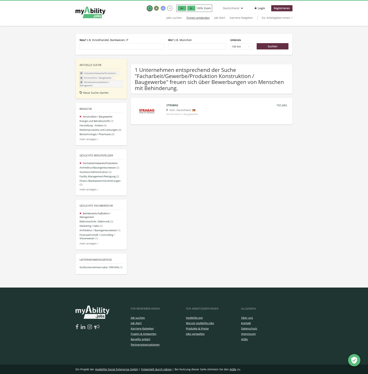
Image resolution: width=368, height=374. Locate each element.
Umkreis (235, 40)
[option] (149, 8)
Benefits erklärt (140, 339)
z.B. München (180, 40)
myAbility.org (194, 318)
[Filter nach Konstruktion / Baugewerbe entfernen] (81, 116)
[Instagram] (90, 327)
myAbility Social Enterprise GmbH (116, 369)
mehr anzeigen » (89, 139)
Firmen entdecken (198, 18)
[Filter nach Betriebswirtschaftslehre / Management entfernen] (81, 213)
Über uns (247, 318)
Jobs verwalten (195, 334)
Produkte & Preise (197, 328)
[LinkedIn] (84, 327)
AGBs (244, 339)
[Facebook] (78, 327)
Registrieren (282, 8)
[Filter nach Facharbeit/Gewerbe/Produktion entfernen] (81, 163)
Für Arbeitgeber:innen (276, 18)
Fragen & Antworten (143, 334)
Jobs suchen (174, 18)
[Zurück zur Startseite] (90, 12)
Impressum (248, 334)
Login (261, 8)
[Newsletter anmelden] (96, 327)
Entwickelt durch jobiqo (156, 369)
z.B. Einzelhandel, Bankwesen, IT (104, 40)
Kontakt (246, 323)
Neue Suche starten (96, 93)
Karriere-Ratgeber (241, 18)
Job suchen (138, 318)
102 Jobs (281, 105)
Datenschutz (249, 328)
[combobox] (122, 46)
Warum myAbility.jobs (200, 323)
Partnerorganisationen (145, 344)
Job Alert (219, 18)
